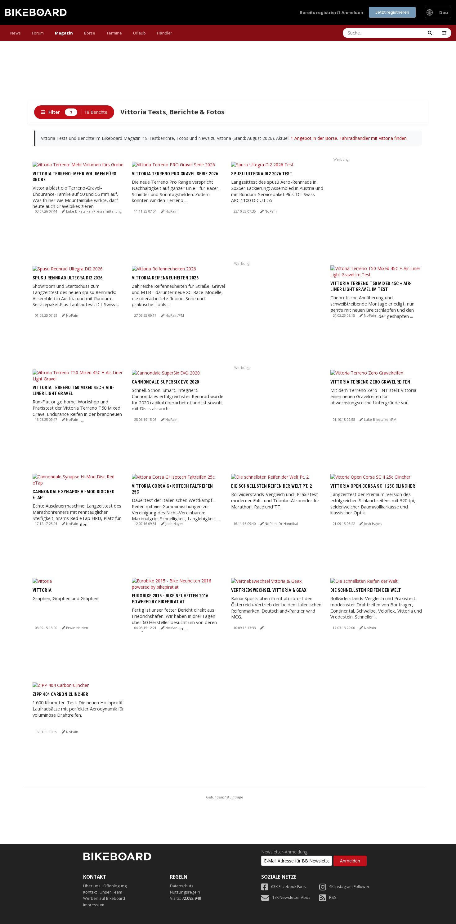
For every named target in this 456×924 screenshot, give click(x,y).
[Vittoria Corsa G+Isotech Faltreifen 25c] (173, 477)
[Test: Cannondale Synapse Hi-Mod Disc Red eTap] (79, 479)
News (15, 33)
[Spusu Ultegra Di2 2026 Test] (262, 164)
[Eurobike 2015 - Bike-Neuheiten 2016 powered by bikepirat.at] (178, 583)
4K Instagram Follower (349, 886)
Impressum (93, 905)
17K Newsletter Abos (291, 897)
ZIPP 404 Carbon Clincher (60, 694)
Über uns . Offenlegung (105, 886)
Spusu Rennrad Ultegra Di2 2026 (68, 277)
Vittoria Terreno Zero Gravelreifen (370, 381)
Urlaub (139, 33)
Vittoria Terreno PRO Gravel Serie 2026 (175, 173)
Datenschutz (182, 886)
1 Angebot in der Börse (314, 138)
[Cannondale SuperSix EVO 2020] (166, 372)
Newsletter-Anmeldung (284, 851)
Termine (114, 33)
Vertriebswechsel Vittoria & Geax (268, 590)
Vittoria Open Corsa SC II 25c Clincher (372, 486)
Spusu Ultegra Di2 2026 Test (261, 173)
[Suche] (430, 33)
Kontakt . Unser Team (102, 892)
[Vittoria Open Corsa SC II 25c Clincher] (370, 477)
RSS (333, 897)
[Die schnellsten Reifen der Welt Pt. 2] (270, 477)
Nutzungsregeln (185, 892)
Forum (38, 33)
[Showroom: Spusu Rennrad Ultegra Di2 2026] (68, 268)
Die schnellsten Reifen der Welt (365, 590)
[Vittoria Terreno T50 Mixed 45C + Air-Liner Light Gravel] (79, 375)
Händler (164, 33)
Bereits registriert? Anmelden (331, 12)
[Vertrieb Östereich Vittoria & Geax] (266, 581)
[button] (444, 33)
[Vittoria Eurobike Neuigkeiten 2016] (42, 581)
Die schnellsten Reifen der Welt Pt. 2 (271, 486)
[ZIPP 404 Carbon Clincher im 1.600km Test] (61, 685)
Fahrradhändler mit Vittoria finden (373, 138)
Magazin (64, 33)
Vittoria (42, 590)
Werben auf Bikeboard (104, 898)
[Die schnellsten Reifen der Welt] (364, 581)
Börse (89, 33)
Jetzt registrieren (392, 12)
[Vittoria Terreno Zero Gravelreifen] (366, 372)
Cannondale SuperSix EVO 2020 (165, 381)
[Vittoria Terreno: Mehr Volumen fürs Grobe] (78, 164)
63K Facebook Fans (288, 886)
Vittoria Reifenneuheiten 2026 (165, 277)
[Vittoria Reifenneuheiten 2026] (164, 268)
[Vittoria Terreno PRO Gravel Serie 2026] (173, 164)
